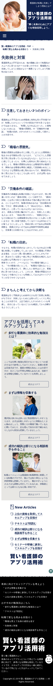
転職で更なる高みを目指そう (17, 617)
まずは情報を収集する (22, 392)
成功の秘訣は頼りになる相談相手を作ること (28, 447)
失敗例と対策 (11, 625)
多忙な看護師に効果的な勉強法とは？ (28, 334)
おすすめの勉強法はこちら (15, 602)
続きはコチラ (34, 384)
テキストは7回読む (14, 611)
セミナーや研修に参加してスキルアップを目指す (28, 592)
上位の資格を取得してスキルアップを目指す (26, 596)
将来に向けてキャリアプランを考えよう (23, 584)
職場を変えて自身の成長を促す (20, 621)
